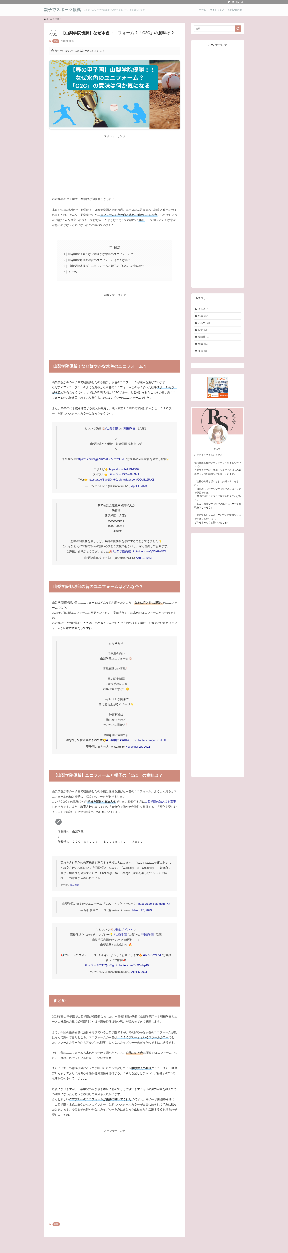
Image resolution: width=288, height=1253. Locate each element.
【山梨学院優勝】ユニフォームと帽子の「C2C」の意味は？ (106, 266)
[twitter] (229, 2)
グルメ (203, 309)
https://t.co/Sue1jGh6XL (103, 479)
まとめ (72, 272)
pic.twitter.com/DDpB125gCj (136, 479)
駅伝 (203, 343)
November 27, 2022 (138, 746)
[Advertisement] (114, 162)
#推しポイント (123, 929)
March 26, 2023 (142, 910)
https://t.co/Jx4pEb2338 (124, 469)
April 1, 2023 (139, 486)
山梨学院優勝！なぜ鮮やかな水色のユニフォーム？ (101, 254)
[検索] (242, 2)
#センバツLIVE (115, 459)
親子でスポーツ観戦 (62, 10)
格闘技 (203, 336)
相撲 (202, 350)
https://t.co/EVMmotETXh (154, 903)
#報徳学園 (129, 428)
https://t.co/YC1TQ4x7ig (99, 965)
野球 (56, 41)
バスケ (204, 322)
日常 (202, 329)
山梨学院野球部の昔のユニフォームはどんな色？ (99, 260)
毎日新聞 (74, 885)
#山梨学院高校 (121, 551)
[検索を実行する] (238, 28)
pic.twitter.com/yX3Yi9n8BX (149, 551)
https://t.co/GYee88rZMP (124, 474)
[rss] (237, 2)
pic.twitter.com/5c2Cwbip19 (131, 965)
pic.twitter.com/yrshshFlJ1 (150, 740)
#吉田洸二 (126, 740)
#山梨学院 (111, 428)
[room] (233, 2)
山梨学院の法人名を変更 (160, 801)
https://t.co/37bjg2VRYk (91, 459)
